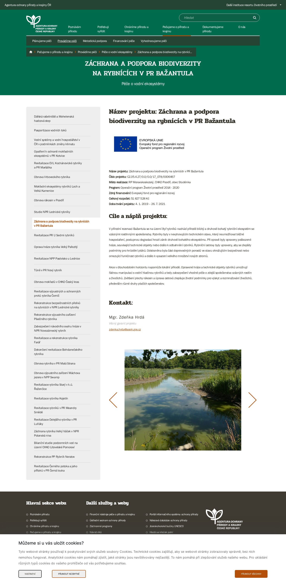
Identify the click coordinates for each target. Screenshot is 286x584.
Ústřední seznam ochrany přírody (108, 520)
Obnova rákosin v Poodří (49, 200)
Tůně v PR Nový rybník (48, 270)
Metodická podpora (95, 41)
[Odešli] (255, 18)
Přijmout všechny (251, 574)
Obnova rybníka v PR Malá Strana (54, 363)
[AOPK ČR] (30, 52)
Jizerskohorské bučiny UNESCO (167, 526)
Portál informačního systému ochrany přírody (174, 514)
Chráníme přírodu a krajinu (44, 526)
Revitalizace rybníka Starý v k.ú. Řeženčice (53, 386)
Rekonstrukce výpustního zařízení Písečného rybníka (54, 317)
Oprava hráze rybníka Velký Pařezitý (56, 246)
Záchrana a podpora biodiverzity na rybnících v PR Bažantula (61, 223)
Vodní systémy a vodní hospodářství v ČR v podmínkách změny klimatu (57, 142)
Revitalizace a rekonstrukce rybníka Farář (55, 340)
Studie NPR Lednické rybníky (52, 212)
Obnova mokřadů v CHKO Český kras (56, 281)
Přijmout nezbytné (69, 574)
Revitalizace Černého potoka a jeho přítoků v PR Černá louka (55, 468)
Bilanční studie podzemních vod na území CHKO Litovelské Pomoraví (56, 445)
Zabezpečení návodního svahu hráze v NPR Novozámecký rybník (57, 328)
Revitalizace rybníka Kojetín (51, 398)
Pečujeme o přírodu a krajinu (45, 532)
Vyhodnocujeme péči (154, 41)
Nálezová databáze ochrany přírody (168, 520)
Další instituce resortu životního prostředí (251, 5)
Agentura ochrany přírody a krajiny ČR (28, 5)
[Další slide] (252, 400)
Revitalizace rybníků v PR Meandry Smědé (55, 410)
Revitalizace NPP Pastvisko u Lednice (57, 258)
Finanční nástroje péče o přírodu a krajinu (112, 514)
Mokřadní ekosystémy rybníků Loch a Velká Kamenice (57, 188)
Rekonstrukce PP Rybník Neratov (54, 456)
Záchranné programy (101, 526)
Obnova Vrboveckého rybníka (52, 177)
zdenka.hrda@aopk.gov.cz (125, 329)
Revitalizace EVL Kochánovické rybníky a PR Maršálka (58, 165)
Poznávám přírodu (39, 514)
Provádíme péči (67, 41)
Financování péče (124, 41)
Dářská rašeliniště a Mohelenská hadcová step (54, 118)
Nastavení (30, 574)
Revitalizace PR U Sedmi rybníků (54, 235)
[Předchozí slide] (113, 400)
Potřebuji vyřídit (38, 520)
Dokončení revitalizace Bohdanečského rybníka (58, 352)
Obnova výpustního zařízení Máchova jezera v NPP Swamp (57, 375)
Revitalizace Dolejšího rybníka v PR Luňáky (55, 421)
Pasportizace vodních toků (50, 130)
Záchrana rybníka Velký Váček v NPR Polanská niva (56, 433)
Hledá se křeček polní (161, 532)
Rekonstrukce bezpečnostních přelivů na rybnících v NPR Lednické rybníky (57, 305)
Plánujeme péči (41, 41)
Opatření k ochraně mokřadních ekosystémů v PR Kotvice (53, 153)
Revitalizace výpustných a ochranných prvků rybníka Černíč (57, 293)
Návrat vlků (96, 532)
